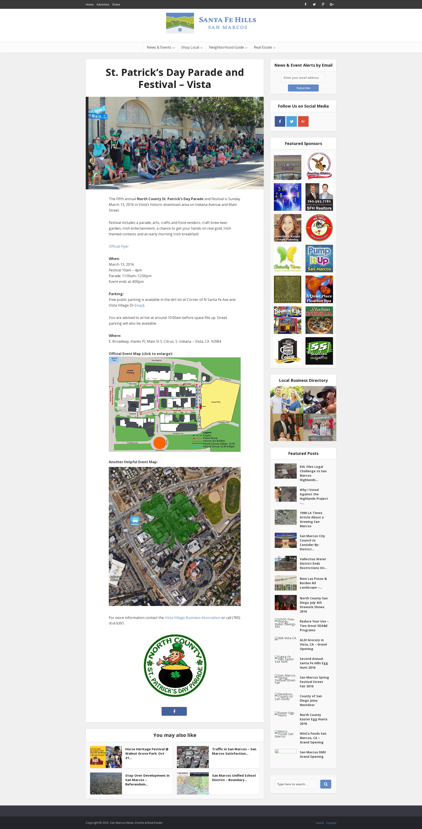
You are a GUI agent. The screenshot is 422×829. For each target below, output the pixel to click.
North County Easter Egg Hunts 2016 (313, 719)
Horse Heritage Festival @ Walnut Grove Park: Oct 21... (147, 753)
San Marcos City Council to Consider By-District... (312, 542)
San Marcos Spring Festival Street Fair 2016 (314, 681)
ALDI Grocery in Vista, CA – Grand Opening (313, 644)
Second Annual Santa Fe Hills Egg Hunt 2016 (314, 663)
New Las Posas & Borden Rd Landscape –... (313, 582)
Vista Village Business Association (192, 617)
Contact (331, 823)
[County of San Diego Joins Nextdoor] (287, 696)
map (139, 305)
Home (90, 4)
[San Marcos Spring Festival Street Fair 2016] (287, 679)
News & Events (159, 47)
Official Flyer (119, 246)
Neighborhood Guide (226, 47)
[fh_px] (315, 121)
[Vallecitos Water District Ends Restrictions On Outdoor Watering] (287, 563)
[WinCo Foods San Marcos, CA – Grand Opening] (287, 733)
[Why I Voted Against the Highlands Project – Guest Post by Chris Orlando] (287, 494)
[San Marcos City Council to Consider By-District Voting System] (287, 540)
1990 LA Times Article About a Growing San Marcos (312, 519)
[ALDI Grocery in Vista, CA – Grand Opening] (287, 638)
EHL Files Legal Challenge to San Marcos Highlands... (313, 473)
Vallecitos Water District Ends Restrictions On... (313, 563)
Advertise (102, 4)
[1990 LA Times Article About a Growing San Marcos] (287, 517)
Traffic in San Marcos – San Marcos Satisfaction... (234, 751)
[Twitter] (291, 121)
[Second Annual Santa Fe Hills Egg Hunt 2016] (287, 659)
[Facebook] (280, 121)
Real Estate (263, 47)
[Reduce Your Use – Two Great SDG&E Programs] (287, 623)
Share (116, 4)
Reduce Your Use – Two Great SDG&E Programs (314, 625)
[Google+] (303, 121)
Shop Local (190, 47)
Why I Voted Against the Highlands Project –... (314, 496)
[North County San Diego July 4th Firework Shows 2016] (287, 602)
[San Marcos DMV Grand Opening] (287, 756)
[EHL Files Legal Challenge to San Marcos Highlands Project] (287, 471)
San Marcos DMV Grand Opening (313, 754)
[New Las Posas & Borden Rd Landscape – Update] (287, 583)
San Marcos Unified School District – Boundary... (234, 777)
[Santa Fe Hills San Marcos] (211, 22)
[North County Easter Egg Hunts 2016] (287, 714)
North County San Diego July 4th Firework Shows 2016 (314, 604)
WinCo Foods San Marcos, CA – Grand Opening (313, 737)
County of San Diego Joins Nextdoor (311, 700)
